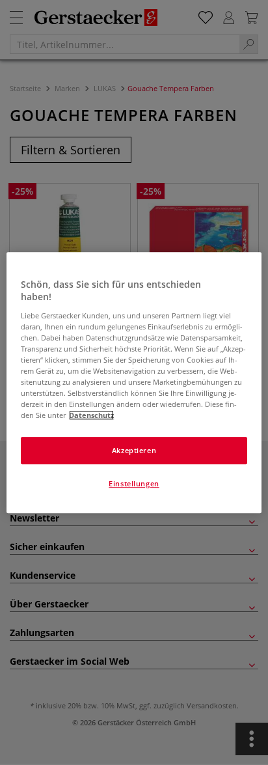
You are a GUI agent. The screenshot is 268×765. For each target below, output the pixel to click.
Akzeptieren (134, 450)
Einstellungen (134, 483)
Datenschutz (91, 415)
